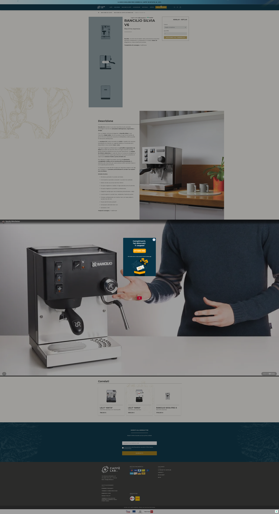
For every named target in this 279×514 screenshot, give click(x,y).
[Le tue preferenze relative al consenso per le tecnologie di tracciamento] (276, 511)
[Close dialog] (154, 239)
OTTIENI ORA (139, 251)
